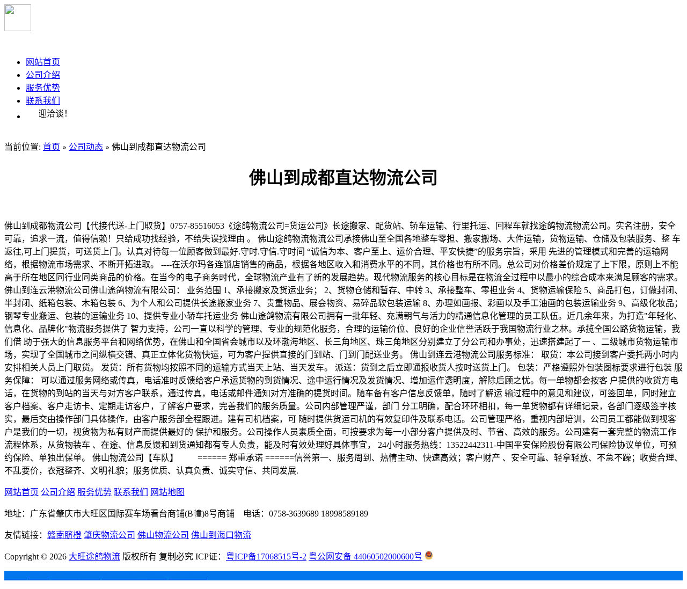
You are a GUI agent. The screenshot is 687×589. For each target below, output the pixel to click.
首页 (51, 146)
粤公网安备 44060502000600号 (365, 556)
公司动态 (86, 146)
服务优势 (43, 87)
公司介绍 (43, 74)
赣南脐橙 (64, 535)
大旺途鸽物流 (94, 556)
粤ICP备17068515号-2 (266, 556)
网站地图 (167, 492)
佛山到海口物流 (221, 535)
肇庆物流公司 (109, 535)
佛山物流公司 (163, 535)
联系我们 (43, 100)
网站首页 (43, 62)
